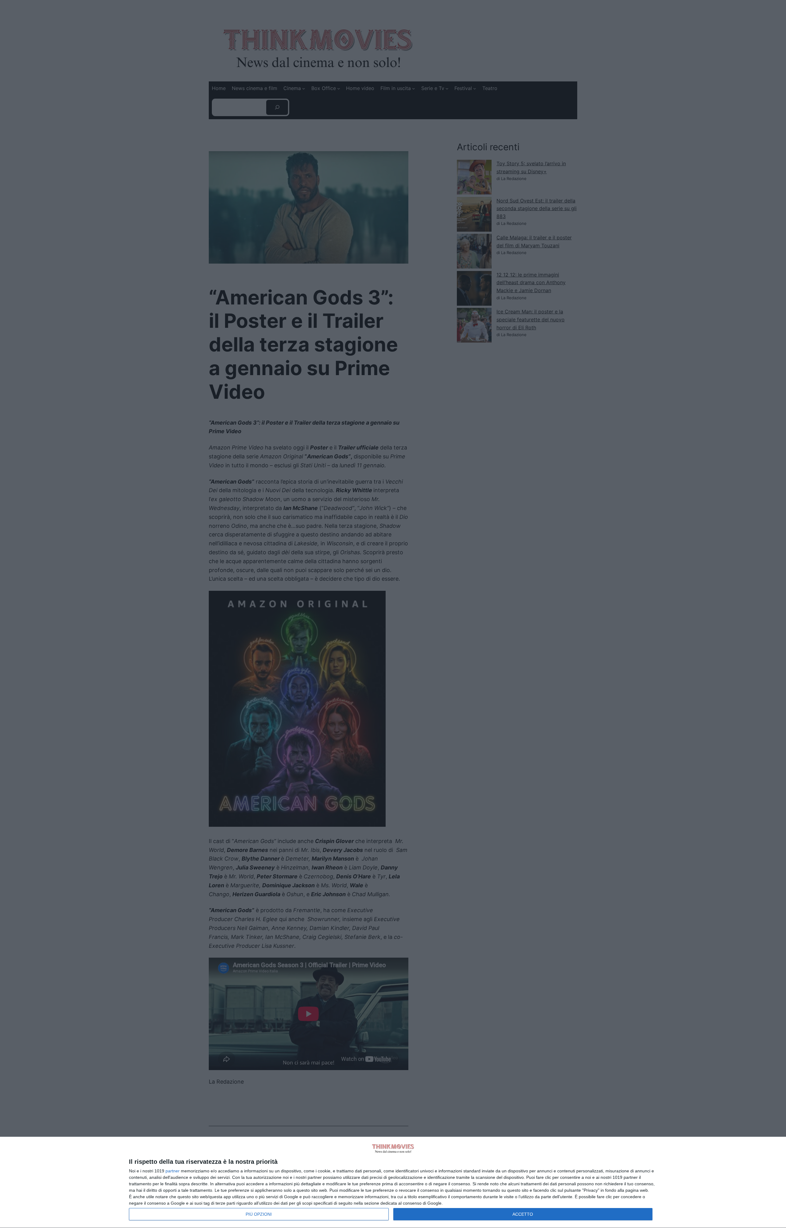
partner (172, 1171)
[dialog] (393, 1182)
